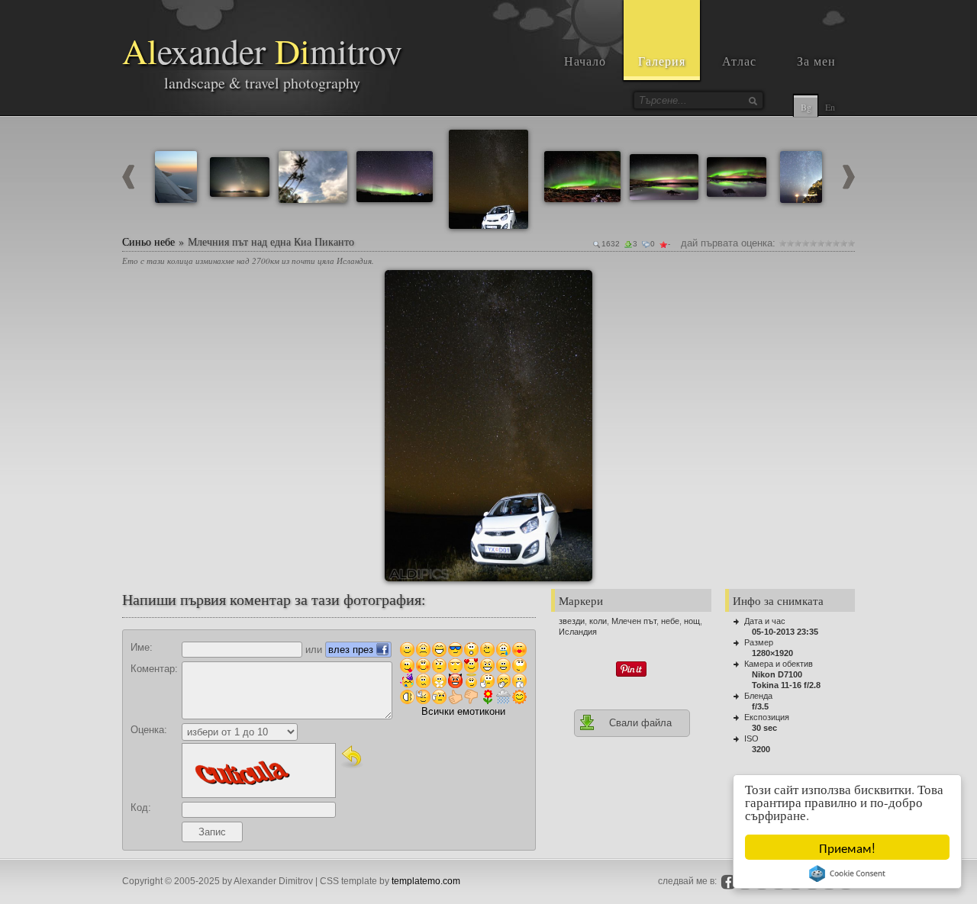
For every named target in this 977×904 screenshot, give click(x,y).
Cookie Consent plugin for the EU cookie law (847, 873)
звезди (572, 621)
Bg (806, 107)
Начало (585, 61)
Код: (141, 807)
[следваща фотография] (849, 185)
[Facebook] (728, 882)
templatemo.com (426, 881)
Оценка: (149, 729)
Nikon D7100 (777, 674)
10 (851, 243)
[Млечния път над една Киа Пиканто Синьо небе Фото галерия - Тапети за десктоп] (488, 425)
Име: (142, 647)
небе (670, 621)
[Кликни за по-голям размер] (402, 287)
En (830, 107)
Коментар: (154, 668)
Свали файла (640, 723)
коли (598, 621)
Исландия (578, 631)
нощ (692, 621)
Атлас (739, 61)
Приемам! (847, 847)
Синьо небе (148, 241)
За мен (816, 61)
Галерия (661, 61)
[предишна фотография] (128, 185)
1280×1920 (772, 653)
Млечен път (633, 621)
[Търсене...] (752, 101)
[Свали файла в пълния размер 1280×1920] (574, 287)
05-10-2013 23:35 (785, 631)
